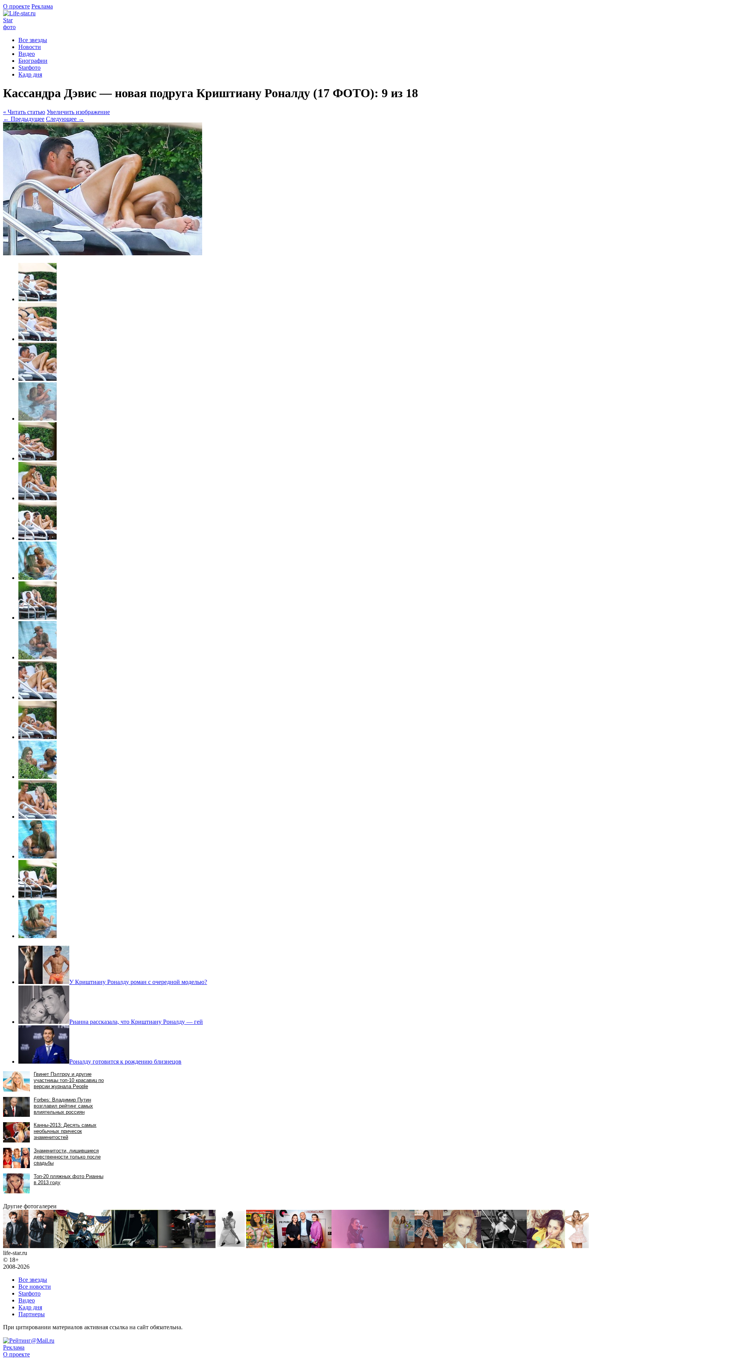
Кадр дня (30, 74)
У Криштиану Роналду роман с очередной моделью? (138, 982)
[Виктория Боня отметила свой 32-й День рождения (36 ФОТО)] (402, 1246)
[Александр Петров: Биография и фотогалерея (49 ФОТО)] (28, 1246)
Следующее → (65, 119)
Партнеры (31, 1314)
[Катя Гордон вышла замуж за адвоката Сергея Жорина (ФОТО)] (187, 1246)
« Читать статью (24, 112)
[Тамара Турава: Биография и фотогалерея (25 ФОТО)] (546, 1246)
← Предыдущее (23, 119)
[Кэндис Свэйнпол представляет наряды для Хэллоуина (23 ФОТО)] (577, 1246)
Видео (26, 54)
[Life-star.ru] (19, 13)
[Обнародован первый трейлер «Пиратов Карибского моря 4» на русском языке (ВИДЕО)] (82, 1246)
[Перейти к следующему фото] (102, 253)
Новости (29, 47)
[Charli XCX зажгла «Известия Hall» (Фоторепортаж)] (360, 1246)
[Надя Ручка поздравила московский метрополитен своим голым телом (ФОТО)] (260, 1246)
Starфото (9, 23)
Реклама (42, 6)
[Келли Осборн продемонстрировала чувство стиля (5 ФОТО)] (504, 1246)
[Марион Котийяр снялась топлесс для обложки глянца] (231, 1246)
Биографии (32, 60)
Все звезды (32, 1279)
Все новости (34, 1286)
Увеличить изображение (78, 112)
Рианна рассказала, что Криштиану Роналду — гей (136, 1021)
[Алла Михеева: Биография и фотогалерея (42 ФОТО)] (462, 1246)
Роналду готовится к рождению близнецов (125, 1061)
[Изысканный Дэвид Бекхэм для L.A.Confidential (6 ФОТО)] (134, 1246)
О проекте (16, 6)
